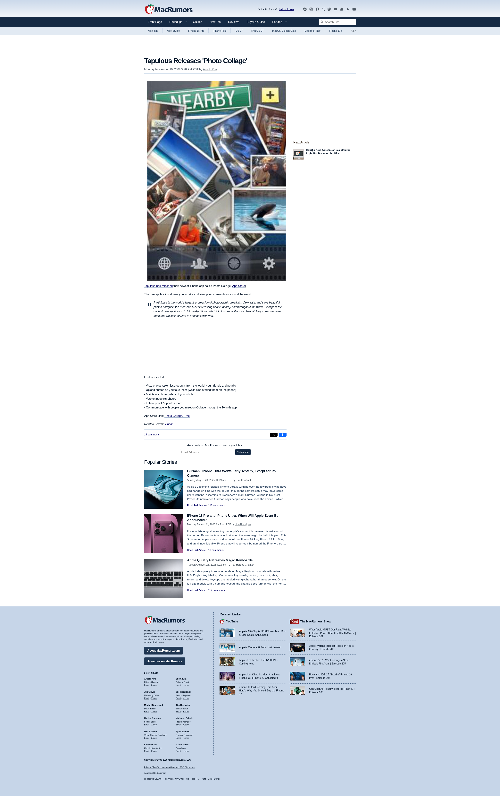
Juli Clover (149, 692)
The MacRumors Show (315, 621)
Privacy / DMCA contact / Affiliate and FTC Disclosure (169, 767)
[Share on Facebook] (283, 435)
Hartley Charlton (245, 564)
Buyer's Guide (256, 21)
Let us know (286, 9)
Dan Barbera (150, 731)
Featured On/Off (153, 779)
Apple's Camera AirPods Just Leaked (260, 647)
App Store (238, 285)
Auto (204, 779)
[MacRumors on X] (323, 9)
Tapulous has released (158, 285)
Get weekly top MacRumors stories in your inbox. (215, 445)
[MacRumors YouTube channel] (335, 9)
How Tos (215, 21)
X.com (154, 685)
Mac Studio (173, 30)
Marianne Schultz (185, 718)
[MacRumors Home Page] (168, 9)
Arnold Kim (210, 69)
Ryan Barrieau (183, 731)
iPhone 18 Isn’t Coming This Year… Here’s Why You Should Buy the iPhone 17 (261, 690)
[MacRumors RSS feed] (348, 9)
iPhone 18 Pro (196, 30)
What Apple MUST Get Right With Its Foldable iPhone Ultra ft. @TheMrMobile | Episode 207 (332, 633)
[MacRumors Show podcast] (305, 9)
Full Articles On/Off (173, 779)
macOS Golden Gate (284, 30)
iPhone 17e (335, 30)
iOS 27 (239, 30)
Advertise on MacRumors (164, 661)
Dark (216, 779)
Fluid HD (195, 779)
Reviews (233, 21)
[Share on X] (274, 435)
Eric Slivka (181, 679)
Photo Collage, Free (177, 415)
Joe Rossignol (243, 524)
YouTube (232, 621)
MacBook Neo (312, 30)
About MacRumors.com (163, 650)
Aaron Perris (182, 744)
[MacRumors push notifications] (342, 9)
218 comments (216, 505)
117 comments (216, 590)
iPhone (169, 424)
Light (210, 779)
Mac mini (153, 30)
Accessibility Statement (155, 773)
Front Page (155, 21)
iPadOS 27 (257, 30)
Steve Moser (150, 744)
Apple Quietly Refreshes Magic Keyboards (220, 560)
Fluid (187, 779)
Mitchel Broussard (153, 705)
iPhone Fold (219, 30)
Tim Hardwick (244, 480)
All (353, 30)
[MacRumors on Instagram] (311, 9)
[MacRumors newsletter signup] (354, 9)
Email (146, 685)
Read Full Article (196, 505)
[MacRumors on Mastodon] (329, 9)
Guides (197, 21)
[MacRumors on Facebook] (317, 9)
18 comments (152, 434)
